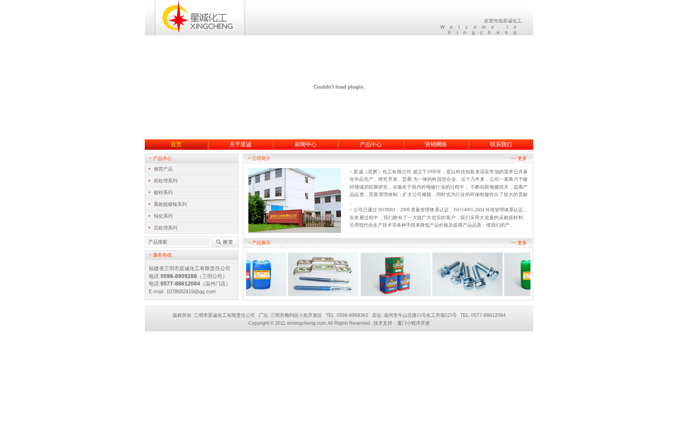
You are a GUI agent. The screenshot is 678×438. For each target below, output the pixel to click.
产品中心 (371, 144)
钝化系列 (163, 216)
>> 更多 (519, 158)
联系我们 (501, 144)
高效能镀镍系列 (170, 204)
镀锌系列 (163, 192)
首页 (176, 144)
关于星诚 (241, 144)
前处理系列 (165, 181)
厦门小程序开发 (413, 323)
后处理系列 (165, 228)
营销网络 (436, 144)
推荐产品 (163, 169)
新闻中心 (306, 144)
